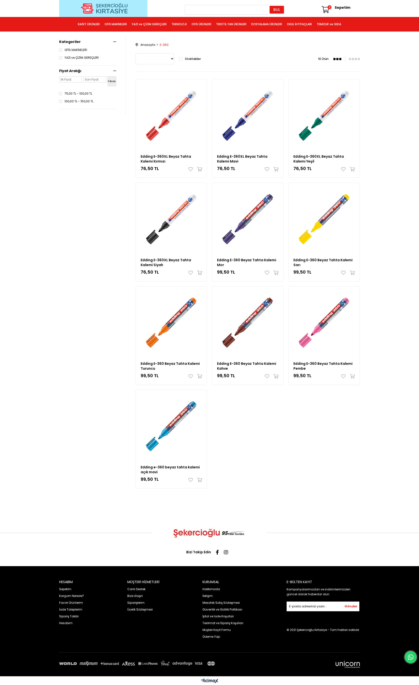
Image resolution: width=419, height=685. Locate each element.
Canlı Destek (136, 589)
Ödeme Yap (211, 637)
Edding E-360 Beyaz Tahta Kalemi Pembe (323, 366)
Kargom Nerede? (71, 596)
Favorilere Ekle (191, 169)
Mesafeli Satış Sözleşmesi (221, 603)
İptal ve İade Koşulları (218, 616)
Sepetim (65, 589)
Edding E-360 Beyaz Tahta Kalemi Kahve (246, 366)
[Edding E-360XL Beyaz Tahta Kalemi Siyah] (171, 218)
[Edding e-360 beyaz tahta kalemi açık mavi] (171, 425)
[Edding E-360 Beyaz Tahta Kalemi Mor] (247, 218)
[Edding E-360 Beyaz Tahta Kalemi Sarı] (324, 218)
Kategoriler (70, 41)
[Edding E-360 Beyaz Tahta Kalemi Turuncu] (171, 322)
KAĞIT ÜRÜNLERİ (89, 24)
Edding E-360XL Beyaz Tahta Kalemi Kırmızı (166, 159)
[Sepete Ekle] (198, 169)
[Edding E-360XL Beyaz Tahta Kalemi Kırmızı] (171, 114)
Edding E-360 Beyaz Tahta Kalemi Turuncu (170, 366)
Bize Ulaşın (135, 596)
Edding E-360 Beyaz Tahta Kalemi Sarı (323, 262)
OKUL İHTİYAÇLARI (299, 24)
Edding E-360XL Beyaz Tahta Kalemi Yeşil (318, 159)
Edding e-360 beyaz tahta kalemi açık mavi (170, 469)
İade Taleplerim (70, 609)
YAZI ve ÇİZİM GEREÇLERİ (149, 24)
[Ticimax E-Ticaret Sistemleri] (209, 681)
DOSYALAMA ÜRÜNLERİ (266, 24)
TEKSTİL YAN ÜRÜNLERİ (231, 24)
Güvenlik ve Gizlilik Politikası (222, 609)
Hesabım (66, 623)
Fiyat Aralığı (70, 70)
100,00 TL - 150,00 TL (78, 101)
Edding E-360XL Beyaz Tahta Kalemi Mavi (242, 159)
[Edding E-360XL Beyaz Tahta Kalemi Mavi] (247, 114)
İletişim (207, 596)
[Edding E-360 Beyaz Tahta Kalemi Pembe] (324, 322)
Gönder (351, 606)
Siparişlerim (136, 603)
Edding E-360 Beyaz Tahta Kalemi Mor (246, 262)
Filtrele (112, 81)
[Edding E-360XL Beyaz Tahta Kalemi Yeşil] (324, 114)
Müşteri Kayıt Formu (216, 630)
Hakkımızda (211, 589)
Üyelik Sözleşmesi (140, 609)
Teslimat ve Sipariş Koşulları (222, 623)
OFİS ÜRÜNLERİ (201, 24)
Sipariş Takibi (69, 616)
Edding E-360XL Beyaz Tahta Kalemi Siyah (166, 262)
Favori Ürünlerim (71, 603)
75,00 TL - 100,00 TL (78, 93)
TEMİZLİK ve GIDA (329, 24)
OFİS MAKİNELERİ (116, 24)
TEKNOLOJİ (179, 24)
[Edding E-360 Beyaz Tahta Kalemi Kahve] (247, 322)
